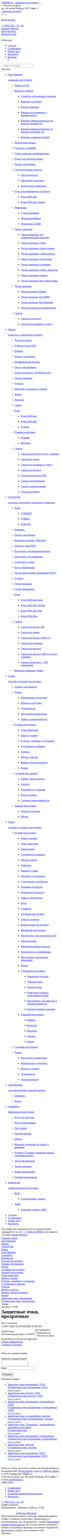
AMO (17, 1204)
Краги (17, 1101)
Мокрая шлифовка (31, 218)
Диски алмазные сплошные (36, 264)
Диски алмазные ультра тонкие (38, 248)
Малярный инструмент (33, 930)
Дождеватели (28, 708)
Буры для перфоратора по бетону (32, 191)
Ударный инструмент (32, 1014)
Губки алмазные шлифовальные (31, 153)
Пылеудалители (29, 175)
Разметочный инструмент (35, 924)
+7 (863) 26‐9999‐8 (34, 1232)
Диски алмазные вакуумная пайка (39, 280)
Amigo (13, 1238)
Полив (18, 692)
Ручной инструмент (25, 724)
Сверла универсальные (33, 486)
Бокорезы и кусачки (38, 976)
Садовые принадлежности (35, 800)
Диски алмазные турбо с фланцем (39, 270)
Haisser (5, 1243)
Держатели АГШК (31, 223)
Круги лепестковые (25, 1122)
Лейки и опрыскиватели (34, 719)
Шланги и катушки (31, 703)
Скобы (18, 405)
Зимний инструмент (25, 805)
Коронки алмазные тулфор (28, 670)
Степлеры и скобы (24, 562)
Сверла (18, 313)
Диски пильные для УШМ (35, 297)
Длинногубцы (35, 981)
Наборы (18, 351)
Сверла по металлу (31, 318)
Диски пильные (23, 286)
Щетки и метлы (29, 757)
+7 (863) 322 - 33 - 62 (12, 25)
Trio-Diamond (8, 1241)
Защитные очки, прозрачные (16, 1298)
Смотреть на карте (11, 11)
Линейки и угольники (33, 876)
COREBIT (26, 513)
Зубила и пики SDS (25, 345)
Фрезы (18, 394)
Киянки (31, 1020)
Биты (17, 508)
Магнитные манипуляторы (35, 946)
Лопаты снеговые (30, 811)
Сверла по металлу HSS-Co (36, 637)
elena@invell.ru (20, 1234)
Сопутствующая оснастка (28, 169)
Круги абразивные (24, 567)
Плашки (25, 437)
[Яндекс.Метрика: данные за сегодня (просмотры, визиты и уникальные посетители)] (26, 1513)
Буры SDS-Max (29, 616)
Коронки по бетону (31, 101)
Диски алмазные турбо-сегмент (38, 253)
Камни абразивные (24, 1171)
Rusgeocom (7, 1258)
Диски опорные (23, 1166)
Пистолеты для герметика (28, 556)
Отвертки (26, 865)
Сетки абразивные (24, 589)
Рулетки (18, 383)
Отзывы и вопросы (11, 1344)
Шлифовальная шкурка (27, 362)
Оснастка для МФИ (25, 148)
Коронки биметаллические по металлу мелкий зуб (37, 122)
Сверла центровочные (33, 481)
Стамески (26, 908)
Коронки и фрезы (23, 90)
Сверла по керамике (32, 643)
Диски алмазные (23, 229)
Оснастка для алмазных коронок (38, 96)
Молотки (32, 1030)
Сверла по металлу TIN (33, 475)
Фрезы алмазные (30, 107)
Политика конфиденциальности (25, 1493)
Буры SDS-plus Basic (32, 600)
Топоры (25, 751)
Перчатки (19, 1095)
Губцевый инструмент (33, 971)
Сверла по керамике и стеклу (37, 324)
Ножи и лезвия (29, 735)
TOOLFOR (7, 1246)
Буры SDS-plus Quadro (33, 202)
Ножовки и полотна (32, 887)
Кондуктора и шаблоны (33, 186)
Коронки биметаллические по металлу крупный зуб (37, 130)
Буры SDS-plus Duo (31, 610)
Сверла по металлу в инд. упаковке (40, 453)
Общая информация (12, 1341)
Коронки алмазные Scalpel (35, 137)
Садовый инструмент (26, 773)
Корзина (12, 57)
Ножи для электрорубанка (28, 159)
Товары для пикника (25, 686)
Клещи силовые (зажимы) (41, 1009)
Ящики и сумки (29, 870)
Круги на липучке (24, 1117)
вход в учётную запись (47, 1471)
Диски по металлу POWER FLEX (32, 372)
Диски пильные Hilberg (33, 291)
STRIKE (25, 518)
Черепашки (20, 207)
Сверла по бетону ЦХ (33, 627)
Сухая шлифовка (30, 213)
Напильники (28, 849)
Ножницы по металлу (33, 892)
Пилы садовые (29, 795)
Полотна (19, 399)
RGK (17, 1193)
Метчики (26, 443)
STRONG (26, 524)
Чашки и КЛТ (22, 85)
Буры (17, 410)
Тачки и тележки (30, 919)
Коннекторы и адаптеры (34, 697)
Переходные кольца (25, 142)
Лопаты (25, 784)
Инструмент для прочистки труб (38, 935)
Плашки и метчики (24, 432)
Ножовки (19, 529)
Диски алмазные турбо (33, 243)
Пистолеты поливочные (34, 713)
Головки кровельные (25, 1177)
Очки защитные (29, 730)
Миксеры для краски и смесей (30, 389)
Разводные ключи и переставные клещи (38, 994)
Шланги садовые (30, 1068)
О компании (14, 48)
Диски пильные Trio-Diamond (37, 302)
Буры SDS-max (29, 416)
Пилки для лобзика (24, 164)
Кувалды (32, 1025)
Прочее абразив (22, 1133)
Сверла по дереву (30, 459)
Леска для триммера (25, 367)
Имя (3, 1368)
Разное (24, 768)
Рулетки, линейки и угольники (38, 741)
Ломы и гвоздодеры (31, 897)
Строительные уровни (33, 1198)
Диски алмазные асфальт (34, 275)
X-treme (25, 426)
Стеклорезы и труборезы (34, 881)
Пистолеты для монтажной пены (32, 551)
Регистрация (25, 1471)
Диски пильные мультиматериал (38, 307)
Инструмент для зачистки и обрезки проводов (42, 1002)
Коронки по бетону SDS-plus (30, 540)
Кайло (30, 1041)
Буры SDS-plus (29, 196)
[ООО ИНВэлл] (20, 2)
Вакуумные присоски (32, 180)
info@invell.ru (8, 31)
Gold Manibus (8, 1252)
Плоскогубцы (34, 987)
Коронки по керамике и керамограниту (34, 114)
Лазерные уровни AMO (34, 1209)
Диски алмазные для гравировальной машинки (35, 236)
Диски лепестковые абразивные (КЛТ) (35, 573)
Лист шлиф (20, 1128)
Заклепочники (28, 941)
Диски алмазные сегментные (36, 259)
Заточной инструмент (33, 914)
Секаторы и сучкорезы (33, 789)
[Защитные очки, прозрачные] (18, 1301)
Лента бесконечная (24, 1161)
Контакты (13, 54)
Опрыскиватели (29, 1079)
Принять (6, 1533)
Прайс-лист (14, 51)
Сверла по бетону (30, 491)
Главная (12, 45)
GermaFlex (7, 1255)
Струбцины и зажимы (33, 746)
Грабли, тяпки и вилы (33, 778)
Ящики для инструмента (34, 762)
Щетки (24, 816)
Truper (4, 1249)
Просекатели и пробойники (36, 951)
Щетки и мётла (29, 860)
